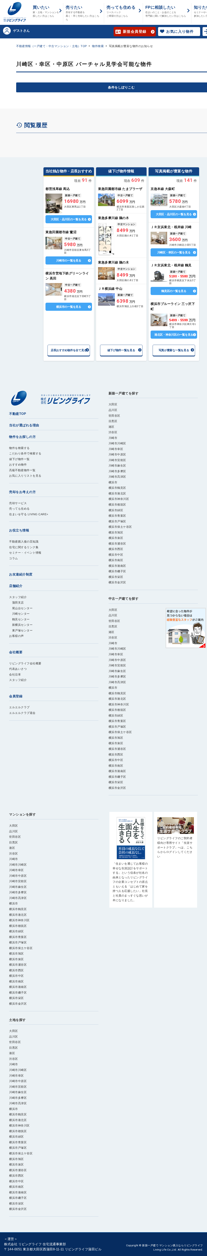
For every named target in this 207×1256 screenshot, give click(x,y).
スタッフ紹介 (18, 597)
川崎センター (19, 613)
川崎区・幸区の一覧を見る (174, 252)
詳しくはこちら (68, 199)
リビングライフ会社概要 (25, 663)
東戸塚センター (21, 630)
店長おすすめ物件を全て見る (69, 350)
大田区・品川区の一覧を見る (69, 219)
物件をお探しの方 (22, 436)
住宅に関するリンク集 (23, 547)
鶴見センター (19, 619)
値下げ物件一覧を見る (121, 350)
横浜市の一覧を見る (68, 306)
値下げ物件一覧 (19, 459)
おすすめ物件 (18, 464)
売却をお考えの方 (22, 492)
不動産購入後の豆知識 (23, 541)
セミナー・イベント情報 (25, 552)
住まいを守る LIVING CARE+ (28, 514)
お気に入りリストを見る (25, 475)
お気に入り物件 (180, 32)
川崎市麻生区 (117, 465)
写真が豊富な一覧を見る (174, 350)
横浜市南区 (116, 560)
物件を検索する (19, 448)
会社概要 (15, 652)
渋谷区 (113, 432)
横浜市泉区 (116, 537)
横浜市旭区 (116, 532)
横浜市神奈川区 (119, 499)
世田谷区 (114, 415)
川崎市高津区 (117, 476)
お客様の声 (16, 635)
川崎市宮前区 (117, 460)
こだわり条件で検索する (25, 453)
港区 (111, 426)
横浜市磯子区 (117, 571)
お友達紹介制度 (21, 574)
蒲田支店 (16, 602)
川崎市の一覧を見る (68, 260)
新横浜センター (21, 624)
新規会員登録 (135, 32)
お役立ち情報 (19, 530)
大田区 (113, 404)
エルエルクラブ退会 (22, 712)
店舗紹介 (15, 586)
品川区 (113, 410)
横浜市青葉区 (117, 515)
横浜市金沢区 (117, 582)
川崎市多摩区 (117, 471)
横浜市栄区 (116, 576)
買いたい (46, 11)
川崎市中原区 (117, 454)
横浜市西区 (116, 549)
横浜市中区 (116, 554)
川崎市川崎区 (117, 443)
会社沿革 (15, 674)
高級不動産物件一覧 (22, 470)
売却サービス (18, 503)
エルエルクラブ (19, 707)
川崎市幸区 (116, 449)
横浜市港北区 (117, 493)
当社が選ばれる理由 (24, 425)
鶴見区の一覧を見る (173, 291)
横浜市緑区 (116, 510)
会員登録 (15, 696)
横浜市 (113, 482)
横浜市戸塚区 (117, 521)
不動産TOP (17, 413)
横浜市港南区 (117, 565)
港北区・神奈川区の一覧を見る (173, 334)
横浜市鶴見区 (117, 487)
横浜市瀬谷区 (117, 543)
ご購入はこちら (131, 861)
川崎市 (113, 437)
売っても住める (121, 11)
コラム (13, 558)
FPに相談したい (165, 11)
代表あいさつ (18, 668)
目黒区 (113, 421)
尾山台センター (21, 608)
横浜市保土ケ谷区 (120, 526)
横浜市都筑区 (117, 504)
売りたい (82, 13)
